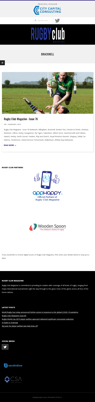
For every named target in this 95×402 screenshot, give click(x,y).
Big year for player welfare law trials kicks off (20, 326)
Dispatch (45, 397)
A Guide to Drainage (10, 322)
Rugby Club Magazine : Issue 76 (21, 119)
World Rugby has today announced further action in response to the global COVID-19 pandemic (40, 312)
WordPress (58, 397)
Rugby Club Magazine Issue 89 (14, 315)
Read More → (10, 145)
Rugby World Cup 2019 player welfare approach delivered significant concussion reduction (38, 319)
